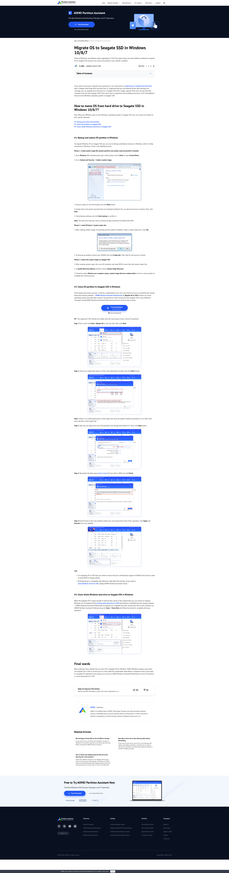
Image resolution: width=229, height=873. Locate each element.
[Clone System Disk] (114, 634)
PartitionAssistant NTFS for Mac (92, 828)
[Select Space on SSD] (114, 394)
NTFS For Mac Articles (147, 828)
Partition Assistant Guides (117, 824)
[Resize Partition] (114, 449)
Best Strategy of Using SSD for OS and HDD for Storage (92, 738)
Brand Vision (166, 828)
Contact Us (166, 839)
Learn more (105, 871)
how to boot (102, 473)
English (62, 833)
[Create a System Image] (114, 182)
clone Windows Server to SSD (88, 584)
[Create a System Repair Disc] (114, 242)
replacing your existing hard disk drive (138, 86)
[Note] (114, 497)
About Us (165, 824)
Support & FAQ (167, 831)
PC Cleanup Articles (147, 835)
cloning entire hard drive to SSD (108, 603)
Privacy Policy (160, 855)
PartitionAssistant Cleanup (90, 835)
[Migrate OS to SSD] (114, 347)
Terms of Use (168, 855)
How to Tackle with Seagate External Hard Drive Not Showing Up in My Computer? (92, 756)
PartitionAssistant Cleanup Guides (119, 835)
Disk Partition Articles (148, 824)
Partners (165, 835)
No (147, 690)
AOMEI (82, 66)
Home (75, 40)
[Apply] (114, 547)
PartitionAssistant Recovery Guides (119, 831)
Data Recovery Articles (148, 831)
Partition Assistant (88, 824)
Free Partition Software (83, 40)
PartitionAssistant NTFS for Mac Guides (121, 828)
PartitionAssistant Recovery (90, 831)
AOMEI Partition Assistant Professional (108, 295)
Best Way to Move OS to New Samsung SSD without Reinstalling (134, 739)
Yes (137, 690)
